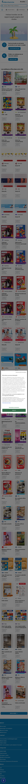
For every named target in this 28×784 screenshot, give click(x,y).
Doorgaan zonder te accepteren (21, 372)
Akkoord (14, 410)
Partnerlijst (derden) (6, 402)
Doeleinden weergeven (14, 407)
